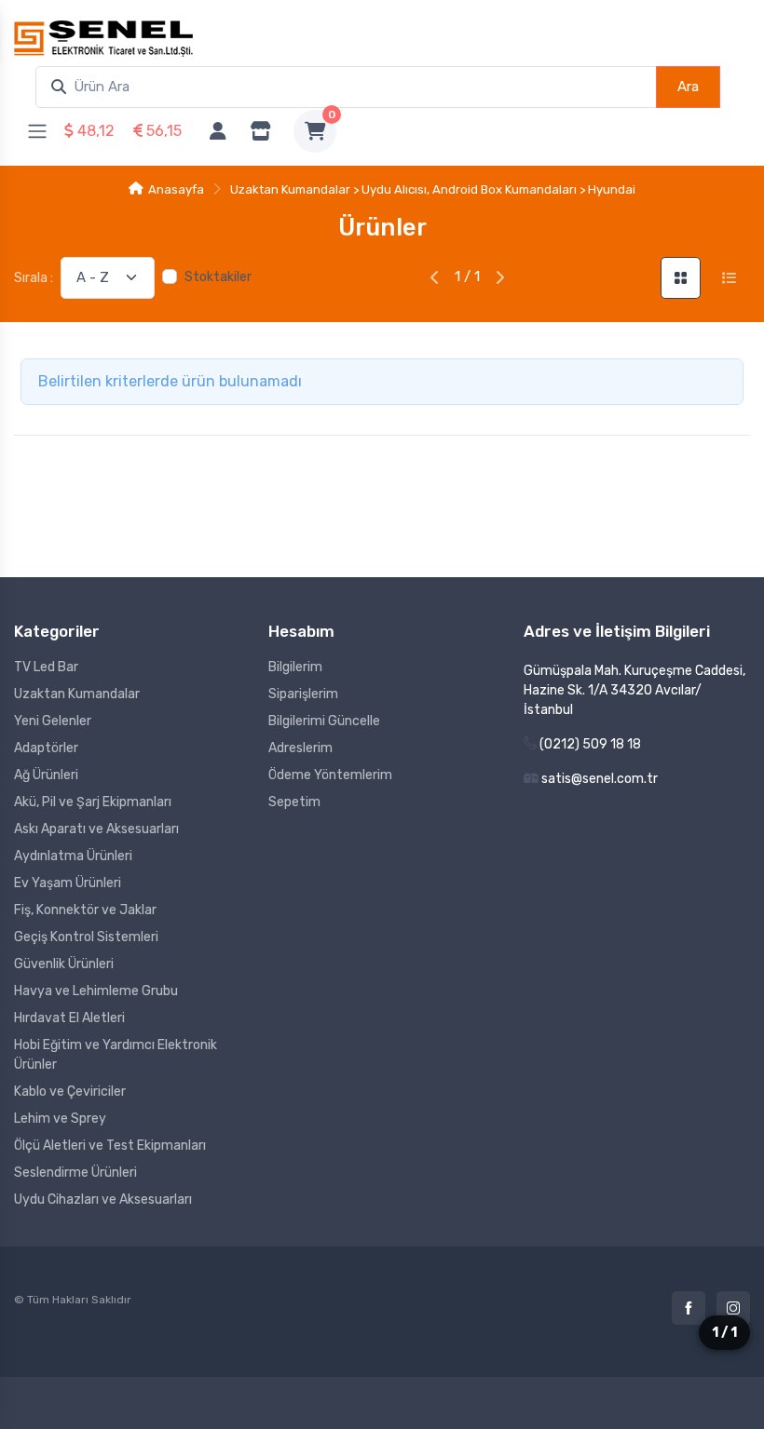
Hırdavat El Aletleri (69, 1018)
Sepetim (294, 802)
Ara (688, 86)
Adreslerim (300, 748)
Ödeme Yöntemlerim (330, 775)
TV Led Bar (46, 667)
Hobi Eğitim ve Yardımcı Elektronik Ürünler (115, 1054)
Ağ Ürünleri (46, 775)
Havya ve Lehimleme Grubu (96, 991)
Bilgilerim (295, 667)
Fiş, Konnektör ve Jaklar (85, 910)
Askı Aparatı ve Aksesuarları (96, 829)
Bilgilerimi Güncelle (324, 721)
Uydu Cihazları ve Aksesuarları (103, 1199)
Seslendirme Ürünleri (75, 1172)
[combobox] (346, 87)
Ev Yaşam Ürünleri (67, 883)
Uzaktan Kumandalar (77, 694)
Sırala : (33, 278)
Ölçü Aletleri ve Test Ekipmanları (110, 1145)
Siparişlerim (303, 694)
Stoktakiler (218, 277)
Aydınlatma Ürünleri (73, 856)
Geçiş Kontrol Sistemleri (86, 937)
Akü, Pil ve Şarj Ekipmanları (92, 802)
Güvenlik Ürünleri (64, 964)
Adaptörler (46, 748)
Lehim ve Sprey (60, 1118)
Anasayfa (176, 189)
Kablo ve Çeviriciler (70, 1091)
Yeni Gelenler (52, 721)
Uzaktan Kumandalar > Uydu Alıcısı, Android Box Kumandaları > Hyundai (432, 189)
